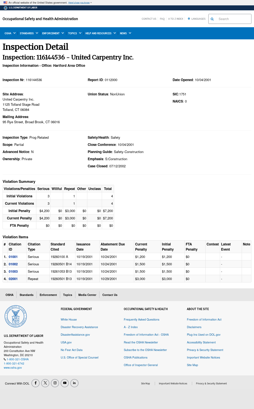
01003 (13, 271)
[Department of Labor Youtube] (65, 383)
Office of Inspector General (141, 365)
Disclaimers (194, 327)
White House (69, 319)
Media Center (87, 295)
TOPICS (73, 33)
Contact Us (149, 18)
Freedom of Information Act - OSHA (146, 334)
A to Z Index (175, 18)
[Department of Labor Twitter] (45, 383)
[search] (212, 19)
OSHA (8, 33)
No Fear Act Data (72, 350)
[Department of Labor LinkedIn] (74, 383)
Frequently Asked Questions (141, 319)
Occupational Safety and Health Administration (40, 18)
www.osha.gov (13, 367)
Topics (67, 295)
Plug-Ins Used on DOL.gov (203, 334)
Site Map (192, 365)
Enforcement (48, 295)
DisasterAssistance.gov (75, 334)
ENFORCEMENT (51, 33)
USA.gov (66, 342)
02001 (13, 278)
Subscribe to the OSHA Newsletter (145, 350)
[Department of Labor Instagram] (55, 383)
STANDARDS (27, 33)
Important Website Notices (203, 357)
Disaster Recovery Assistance (79, 327)
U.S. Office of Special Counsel (79, 357)
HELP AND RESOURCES (99, 33)
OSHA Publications (135, 357)
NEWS (123, 33)
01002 (13, 264)
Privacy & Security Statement (205, 350)
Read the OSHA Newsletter (141, 342)
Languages (198, 18)
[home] (16, 316)
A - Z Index (131, 327)
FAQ (162, 18)
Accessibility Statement (201, 342)
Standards (27, 295)
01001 (13, 256)
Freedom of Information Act (204, 319)
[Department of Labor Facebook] (35, 383)
